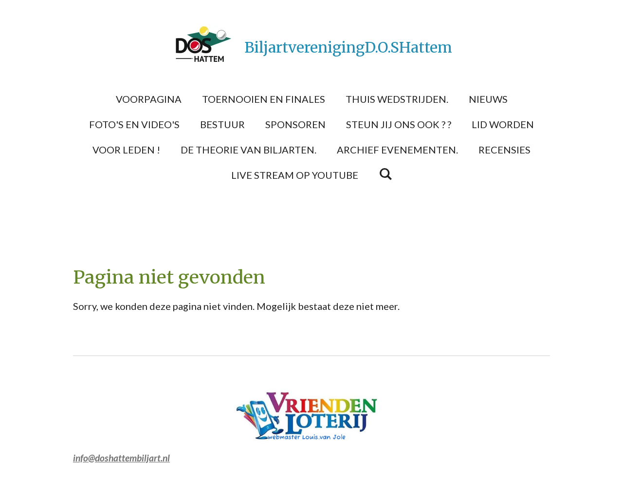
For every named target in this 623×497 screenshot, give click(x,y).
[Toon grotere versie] (311, 415)
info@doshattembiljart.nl (121, 457)
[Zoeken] (385, 173)
